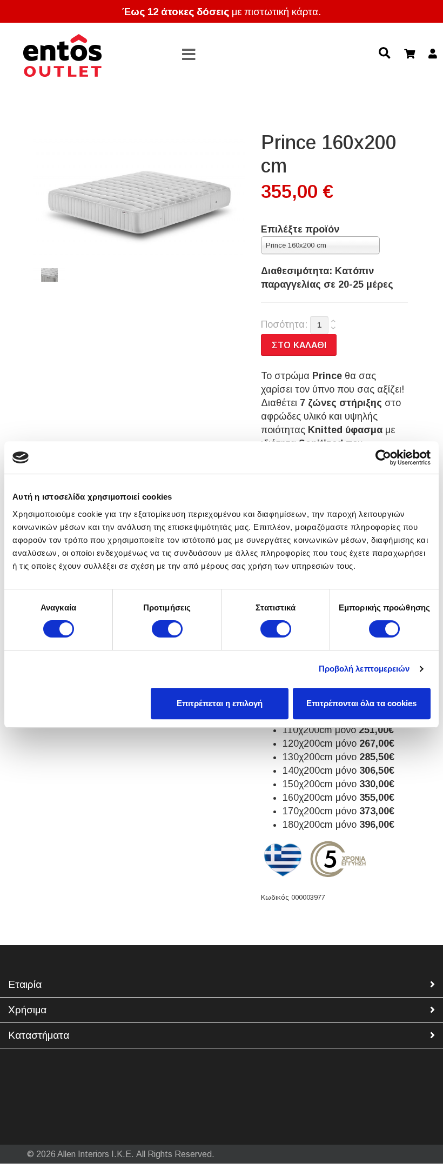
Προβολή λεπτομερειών (364, 668)
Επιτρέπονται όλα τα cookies (361, 703)
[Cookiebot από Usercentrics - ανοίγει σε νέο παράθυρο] (383, 457)
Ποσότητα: (284, 324)
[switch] (167, 628)
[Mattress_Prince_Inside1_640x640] (49, 275)
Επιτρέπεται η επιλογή (220, 703)
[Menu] (189, 55)
